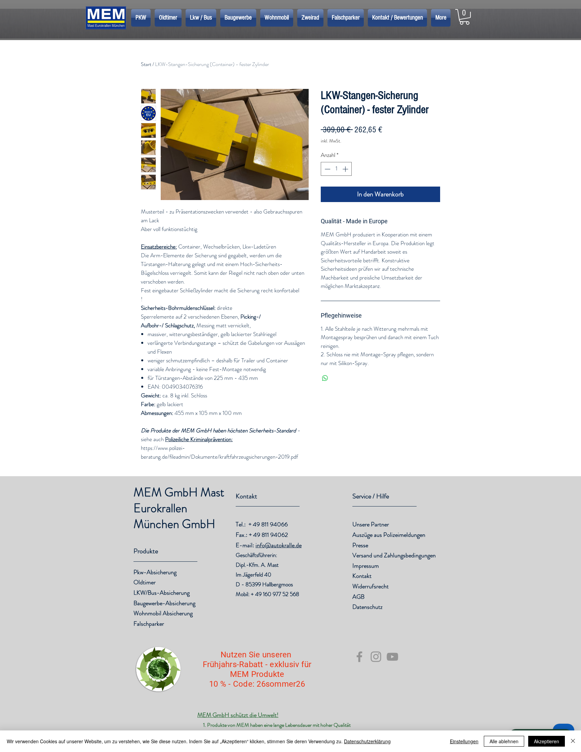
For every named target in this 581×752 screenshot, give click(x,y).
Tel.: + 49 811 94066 (262, 524)
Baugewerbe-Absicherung (164, 603)
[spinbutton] (336, 169)
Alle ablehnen (504, 741)
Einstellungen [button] (464, 741)
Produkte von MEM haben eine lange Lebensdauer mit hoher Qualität (279, 725)
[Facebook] (359, 657)
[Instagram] (376, 657)
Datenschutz (367, 606)
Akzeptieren (546, 741)
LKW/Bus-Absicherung (161, 592)
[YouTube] (392, 657)
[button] (464, 17)
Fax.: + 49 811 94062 (262, 534)
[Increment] (346, 169)
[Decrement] (327, 169)
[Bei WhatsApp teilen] (325, 378)
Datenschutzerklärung (367, 741)
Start (146, 64)
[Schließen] (573, 741)
